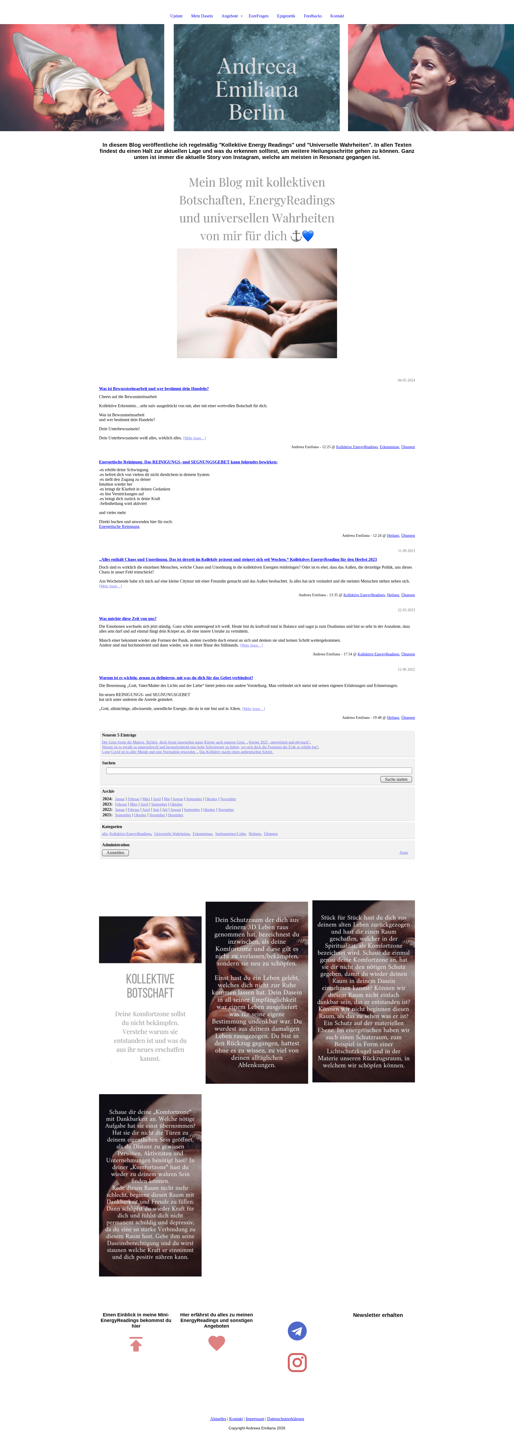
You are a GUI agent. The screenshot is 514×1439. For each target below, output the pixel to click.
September (194, 799)
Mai (167, 799)
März (146, 799)
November (228, 799)
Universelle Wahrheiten (172, 834)
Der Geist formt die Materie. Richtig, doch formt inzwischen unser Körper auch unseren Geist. (174, 742)
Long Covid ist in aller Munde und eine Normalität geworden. (149, 752)
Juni (156, 809)
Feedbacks (313, 16)
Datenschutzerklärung (285, 1419)
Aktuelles (218, 1419)
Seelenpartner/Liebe (230, 834)
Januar (120, 799)
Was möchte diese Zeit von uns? (128, 618)
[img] (257, 77)
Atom (403, 852)
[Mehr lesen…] (194, 438)
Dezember (175, 815)
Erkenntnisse (389, 447)
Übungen (408, 447)
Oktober (211, 799)
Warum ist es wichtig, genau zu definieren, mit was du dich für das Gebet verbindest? (176, 677)
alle (104, 834)
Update (176, 16)
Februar (133, 799)
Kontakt (337, 16)
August (177, 799)
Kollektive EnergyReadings (357, 447)
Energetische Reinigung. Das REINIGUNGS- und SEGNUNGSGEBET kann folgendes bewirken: (188, 462)
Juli (165, 809)
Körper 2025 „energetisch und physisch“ (279, 742)
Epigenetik (286, 16)
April (157, 799)
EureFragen (259, 16)
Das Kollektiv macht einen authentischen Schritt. (236, 752)
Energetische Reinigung (119, 526)
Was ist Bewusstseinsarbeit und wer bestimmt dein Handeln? (154, 388)
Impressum (255, 1419)
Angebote (229, 16)
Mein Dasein (202, 16)
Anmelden (115, 852)
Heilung (393, 535)
